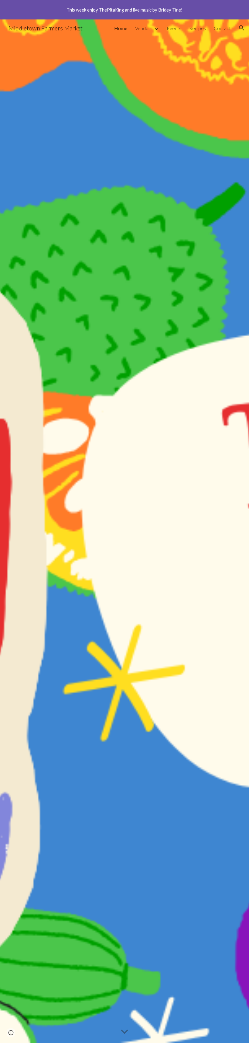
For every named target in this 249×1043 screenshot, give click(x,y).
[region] (124, 9)
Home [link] (120, 28)
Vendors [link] (143, 28)
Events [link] (174, 28)
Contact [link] (222, 28)
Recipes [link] (197, 28)
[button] (241, 28)
